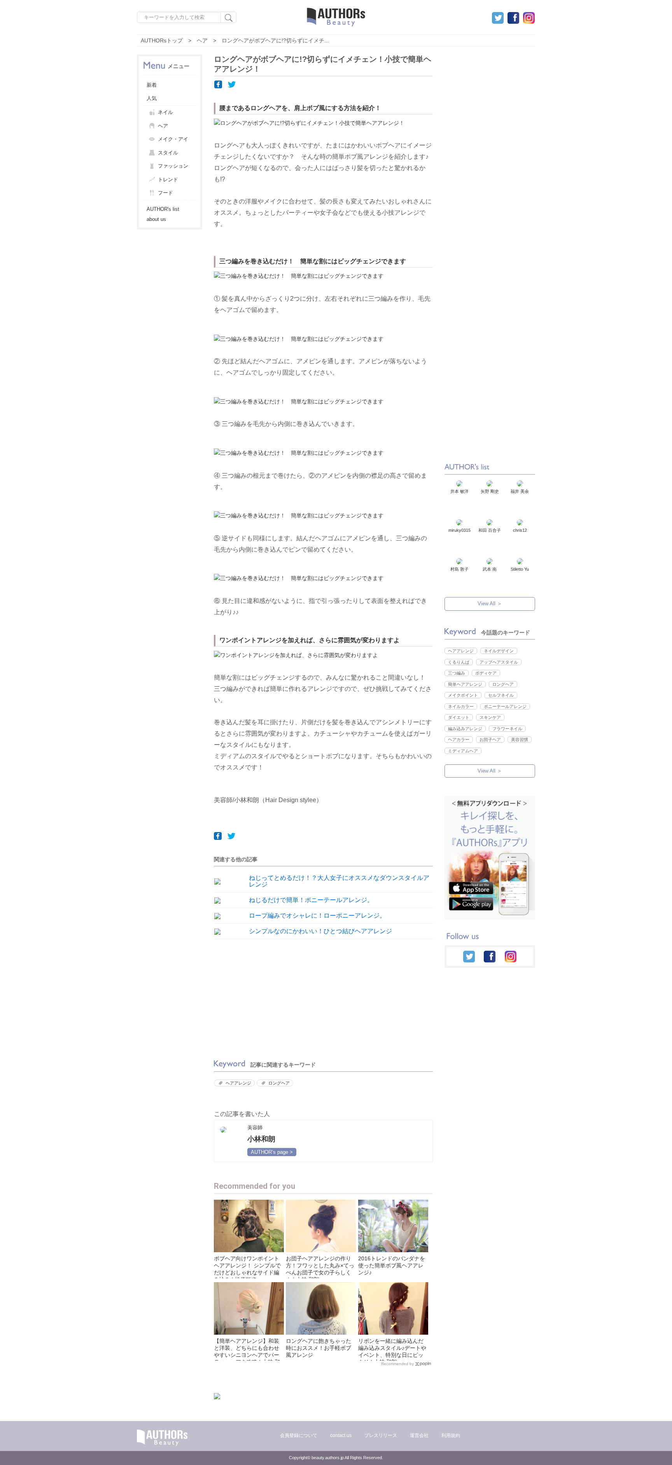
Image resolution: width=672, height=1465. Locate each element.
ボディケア (486, 673)
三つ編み (456, 673)
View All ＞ (490, 603)
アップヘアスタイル (499, 662)
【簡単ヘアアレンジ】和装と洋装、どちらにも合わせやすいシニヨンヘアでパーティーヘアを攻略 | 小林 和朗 (247, 1355)
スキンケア (490, 717)
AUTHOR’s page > (272, 1152)
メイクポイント (463, 695)
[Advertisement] (266, 997)
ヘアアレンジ (238, 1083)
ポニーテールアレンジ (505, 706)
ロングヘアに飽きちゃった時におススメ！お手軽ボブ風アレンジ (318, 1348)
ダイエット (458, 717)
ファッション (173, 166)
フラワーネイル (507, 728)
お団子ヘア (490, 739)
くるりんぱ (458, 662)
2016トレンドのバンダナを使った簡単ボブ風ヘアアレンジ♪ (391, 1265)
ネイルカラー (461, 706)
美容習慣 (519, 739)
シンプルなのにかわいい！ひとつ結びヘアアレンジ (320, 931)
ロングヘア (279, 1083)
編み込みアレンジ (465, 728)
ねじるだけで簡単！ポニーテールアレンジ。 (311, 900)
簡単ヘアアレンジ (465, 684)
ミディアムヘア (463, 750)
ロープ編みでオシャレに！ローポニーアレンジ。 (317, 915)
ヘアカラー (458, 739)
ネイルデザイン (499, 650)
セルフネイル (501, 695)
